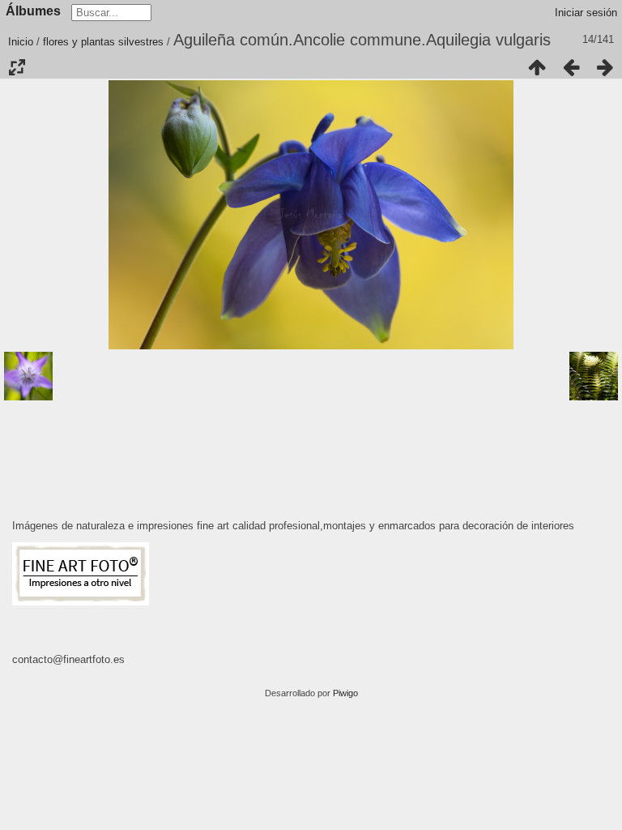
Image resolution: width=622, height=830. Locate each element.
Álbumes (33, 11)
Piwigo (345, 693)
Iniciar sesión (586, 12)
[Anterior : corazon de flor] (571, 67)
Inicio (20, 42)
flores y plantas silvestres (103, 42)
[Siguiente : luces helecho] (605, 67)
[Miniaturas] (537, 67)
